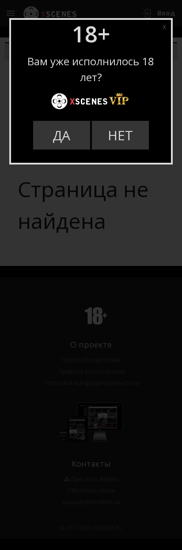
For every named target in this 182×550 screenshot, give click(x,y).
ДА (61, 135)
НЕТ (120, 135)
